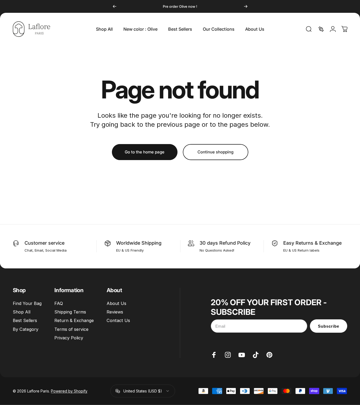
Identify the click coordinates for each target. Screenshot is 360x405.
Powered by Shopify (69, 391)
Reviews (115, 312)
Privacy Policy (68, 337)
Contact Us (118, 320)
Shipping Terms (70, 312)
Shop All (21, 312)
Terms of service (71, 329)
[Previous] (114, 6)
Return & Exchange (74, 320)
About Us (116, 303)
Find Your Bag (27, 303)
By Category (25, 329)
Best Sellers (25, 320)
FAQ (58, 303)
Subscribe (328, 326)
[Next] (246, 6)
